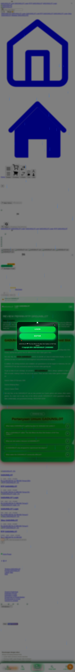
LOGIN (38, 329)
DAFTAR (37, 336)
